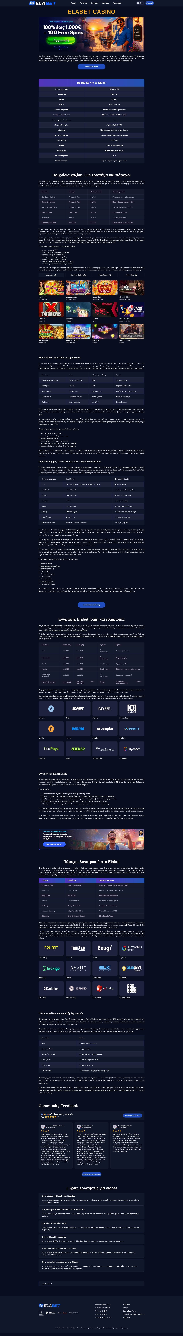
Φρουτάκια (130, 275)
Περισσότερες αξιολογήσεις (91, 1174)
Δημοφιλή (49, 275)
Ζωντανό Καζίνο (77, 275)
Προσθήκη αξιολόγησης (133, 1115)
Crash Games (103, 275)
